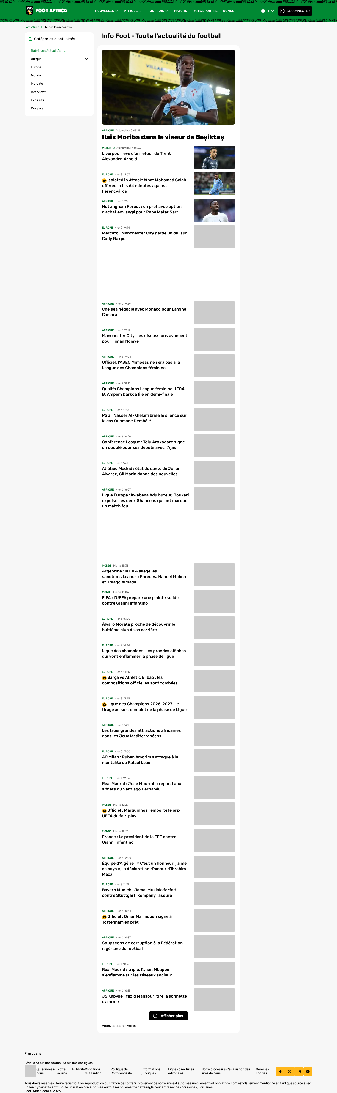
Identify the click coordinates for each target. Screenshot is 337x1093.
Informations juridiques (151, 1071)
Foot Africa (32, 27)
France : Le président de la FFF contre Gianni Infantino (139, 839)
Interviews (38, 92)
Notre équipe (62, 1071)
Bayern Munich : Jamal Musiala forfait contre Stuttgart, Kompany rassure (139, 892)
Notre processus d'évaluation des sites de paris (226, 1071)
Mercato (37, 84)
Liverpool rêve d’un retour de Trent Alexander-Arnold (136, 156)
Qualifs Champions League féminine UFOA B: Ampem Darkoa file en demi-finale (143, 391)
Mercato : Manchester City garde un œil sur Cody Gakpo (144, 236)
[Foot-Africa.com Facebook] (280, 1071)
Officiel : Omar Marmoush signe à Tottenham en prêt (137, 919)
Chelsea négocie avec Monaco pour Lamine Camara (144, 312)
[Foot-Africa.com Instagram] (298, 1071)
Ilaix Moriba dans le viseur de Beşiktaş (163, 137)
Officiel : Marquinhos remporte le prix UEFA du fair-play (141, 813)
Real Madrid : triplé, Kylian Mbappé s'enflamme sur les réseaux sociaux (137, 972)
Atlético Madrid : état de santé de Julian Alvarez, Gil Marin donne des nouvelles (141, 471)
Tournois (156, 11)
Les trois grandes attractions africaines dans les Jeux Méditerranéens (141, 733)
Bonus (228, 11)
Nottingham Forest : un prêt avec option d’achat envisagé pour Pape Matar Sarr (142, 209)
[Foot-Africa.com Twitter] (289, 1071)
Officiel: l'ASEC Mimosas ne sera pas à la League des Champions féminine (141, 365)
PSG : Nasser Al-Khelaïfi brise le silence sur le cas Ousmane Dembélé (144, 418)
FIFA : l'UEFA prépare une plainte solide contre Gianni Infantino (140, 600)
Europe (36, 67)
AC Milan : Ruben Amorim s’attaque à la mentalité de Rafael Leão (140, 760)
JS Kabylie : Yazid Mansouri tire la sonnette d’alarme (144, 999)
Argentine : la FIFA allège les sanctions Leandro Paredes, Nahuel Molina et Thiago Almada (144, 577)
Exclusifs (37, 100)
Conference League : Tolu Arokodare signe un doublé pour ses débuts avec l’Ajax (143, 444)
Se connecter (298, 11)
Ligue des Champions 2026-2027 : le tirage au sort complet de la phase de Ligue (144, 706)
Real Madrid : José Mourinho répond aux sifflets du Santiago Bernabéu (141, 786)
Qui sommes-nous (46, 1071)
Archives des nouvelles (119, 1026)
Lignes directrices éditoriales (181, 1071)
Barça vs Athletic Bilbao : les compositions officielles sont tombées (140, 680)
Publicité (78, 1069)
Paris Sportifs (205, 11)
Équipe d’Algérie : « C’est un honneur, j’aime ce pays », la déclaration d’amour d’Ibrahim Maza (144, 869)
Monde (36, 75)
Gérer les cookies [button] (262, 1071)
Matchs (180, 11)
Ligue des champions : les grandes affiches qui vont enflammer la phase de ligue (144, 653)
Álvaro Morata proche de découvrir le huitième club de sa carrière (138, 627)
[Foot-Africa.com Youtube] (307, 1071)
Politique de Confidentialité (121, 1071)
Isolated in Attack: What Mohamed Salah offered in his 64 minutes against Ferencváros (144, 185)
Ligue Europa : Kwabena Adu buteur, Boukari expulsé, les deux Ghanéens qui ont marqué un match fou (145, 501)
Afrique (131, 11)
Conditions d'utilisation (93, 1071)
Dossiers (37, 108)
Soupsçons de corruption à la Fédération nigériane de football (142, 945)
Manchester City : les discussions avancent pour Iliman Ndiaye (144, 338)
